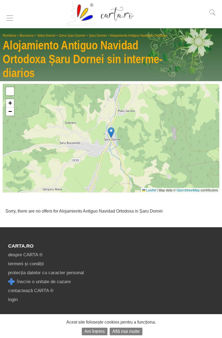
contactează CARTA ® (31, 290)
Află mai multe (126, 331)
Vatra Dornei (46, 35)
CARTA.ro (21, 246)
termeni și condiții (26, 263)
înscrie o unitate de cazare (43, 281)
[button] (111, 132)
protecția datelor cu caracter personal (46, 272)
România (9, 35)
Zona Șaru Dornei (72, 35)
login (13, 299)
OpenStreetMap (188, 190)
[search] (212, 15)
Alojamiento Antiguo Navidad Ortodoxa (138, 35)
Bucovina (27, 35)
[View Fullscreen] (10, 91)
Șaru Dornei (98, 35)
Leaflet (150, 190)
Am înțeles (94, 331)
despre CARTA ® (25, 254)
